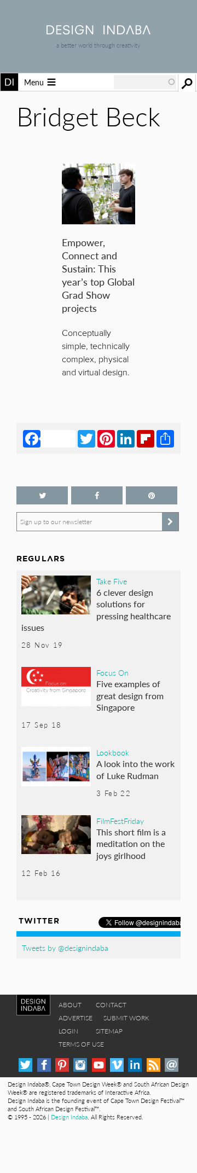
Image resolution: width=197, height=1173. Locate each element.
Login (68, 1031)
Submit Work (126, 1018)
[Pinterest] (106, 438)
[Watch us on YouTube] (99, 1065)
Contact (111, 1004)
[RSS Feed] (153, 1065)
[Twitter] (86, 438)
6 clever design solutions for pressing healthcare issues (96, 610)
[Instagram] (80, 1065)
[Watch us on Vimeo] (117, 1065)
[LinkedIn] (126, 438)
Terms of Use (81, 1044)
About (70, 1004)
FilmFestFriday (120, 820)
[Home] (98, 31)
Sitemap (109, 1031)
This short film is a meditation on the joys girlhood (131, 844)
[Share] (165, 438)
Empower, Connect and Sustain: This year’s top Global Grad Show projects (98, 275)
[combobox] (145, 82)
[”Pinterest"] (151, 495)
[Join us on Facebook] (97, 495)
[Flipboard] (145, 438)
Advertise (75, 1018)
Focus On (112, 672)
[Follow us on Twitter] (42, 495)
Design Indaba (69, 1117)
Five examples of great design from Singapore (130, 695)
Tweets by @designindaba (65, 947)
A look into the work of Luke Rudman (135, 769)
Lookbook (112, 752)
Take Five (111, 581)
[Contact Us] (171, 1065)
